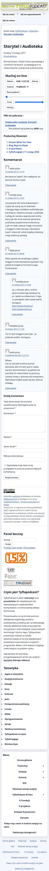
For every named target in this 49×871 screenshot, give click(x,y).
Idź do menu (9, 20)
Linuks (8, 709)
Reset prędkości (13, 92)
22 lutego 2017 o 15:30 (21, 285)
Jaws (7, 699)
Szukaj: (7, 539)
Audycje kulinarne (14, 679)
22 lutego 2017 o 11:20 (14, 329)
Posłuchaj (22, 765)
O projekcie (24, 806)
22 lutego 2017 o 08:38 (14, 253)
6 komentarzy (10, 56)
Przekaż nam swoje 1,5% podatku (19, 547)
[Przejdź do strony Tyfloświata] (24, 583)
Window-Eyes (11, 744)
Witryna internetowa (13, 456)
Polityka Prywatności (24, 812)
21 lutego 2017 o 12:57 (14, 198)
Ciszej (9, 102)
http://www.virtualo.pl (22, 306)
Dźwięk (8, 684)
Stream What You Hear (20, 142)
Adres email (10, 446)
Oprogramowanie (13, 719)
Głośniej (10, 107)
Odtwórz (10, 81)
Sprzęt (8, 724)
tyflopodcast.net (10, 499)
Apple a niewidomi (14, 674)
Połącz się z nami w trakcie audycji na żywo (23, 825)
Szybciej (10, 87)
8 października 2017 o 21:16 (17, 355)
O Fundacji (24, 800)
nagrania (16, 496)
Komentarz (10, 413)
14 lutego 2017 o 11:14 (14, 171)
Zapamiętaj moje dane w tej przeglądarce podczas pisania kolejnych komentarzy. (22, 468)
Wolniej (35, 81)
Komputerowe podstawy (17, 704)
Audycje (23, 771)
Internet (33, 31)
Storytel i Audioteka (14, 34)
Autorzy (23, 777)
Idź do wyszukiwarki (31, 14)
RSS (24, 783)
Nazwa (8, 437)
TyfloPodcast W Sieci (22, 794)
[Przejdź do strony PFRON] (24, 576)
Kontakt (24, 817)
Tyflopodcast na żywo (15, 734)
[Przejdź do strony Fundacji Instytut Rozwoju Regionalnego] (24, 569)
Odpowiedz (10, 185)
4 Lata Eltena (15, 148)
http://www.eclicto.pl (22, 309)
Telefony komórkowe (15, 729)
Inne (7, 689)
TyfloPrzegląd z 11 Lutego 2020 (24, 152)
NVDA (7, 714)
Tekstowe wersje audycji (24, 789)
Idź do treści (9, 14)
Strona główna (24, 760)
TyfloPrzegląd (11, 739)
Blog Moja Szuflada (18, 145)
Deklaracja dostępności (24, 832)
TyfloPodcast (7, 4)
